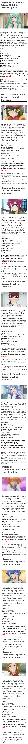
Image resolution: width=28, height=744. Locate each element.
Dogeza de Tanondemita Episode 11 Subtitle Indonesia (13, 97)
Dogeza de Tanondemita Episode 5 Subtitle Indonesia (14, 655)
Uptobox (17, 83)
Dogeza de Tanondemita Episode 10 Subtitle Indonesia (13, 191)
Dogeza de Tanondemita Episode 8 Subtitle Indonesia (14, 377)
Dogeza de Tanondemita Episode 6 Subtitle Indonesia (14, 562)
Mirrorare (4, 457)
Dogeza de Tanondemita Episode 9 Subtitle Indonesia (13, 284)
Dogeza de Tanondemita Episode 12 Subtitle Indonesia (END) (13, 5)
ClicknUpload (10, 83)
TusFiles (22, 83)
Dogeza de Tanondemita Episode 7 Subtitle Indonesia (13, 469)
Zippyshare (3, 83)
